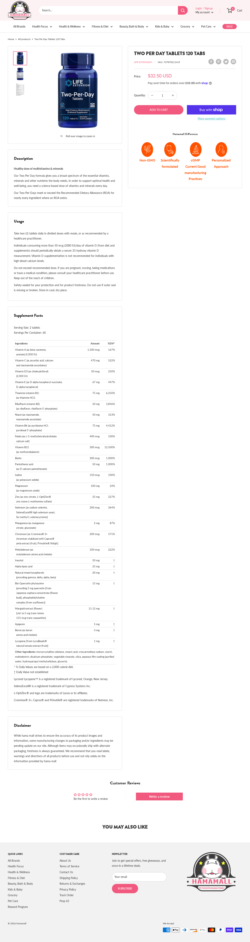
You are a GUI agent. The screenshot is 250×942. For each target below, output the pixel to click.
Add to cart (159, 109)
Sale (229, 26)
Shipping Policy (69, 878)
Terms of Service (69, 866)
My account (203, 12)
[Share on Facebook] (211, 61)
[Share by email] (233, 61)
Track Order (67, 895)
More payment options (211, 118)
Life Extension (143, 62)
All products (24, 39)
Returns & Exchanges (72, 883)
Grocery (185, 26)
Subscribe (125, 888)
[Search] (183, 10)
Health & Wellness (70, 26)
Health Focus (40, 26)
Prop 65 (64, 901)
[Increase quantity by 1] (173, 95)
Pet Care (206, 26)
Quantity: (140, 95)
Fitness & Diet (100, 26)
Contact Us (66, 872)
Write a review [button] (159, 796)
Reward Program (18, 906)
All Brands (19, 26)
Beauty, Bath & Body (132, 26)
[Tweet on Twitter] (226, 61)
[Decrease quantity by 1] (152, 95)
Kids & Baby (162, 26)
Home (11, 39)
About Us (65, 860)
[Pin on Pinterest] (218, 61)
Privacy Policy (68, 889)
